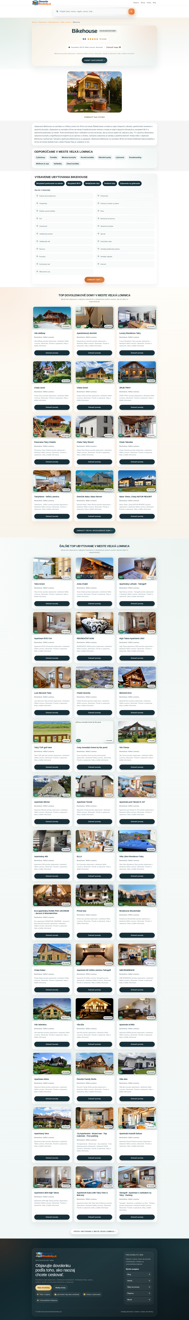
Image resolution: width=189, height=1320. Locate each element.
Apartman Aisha (41, 1079)
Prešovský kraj (53, 22)
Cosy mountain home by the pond (92, 747)
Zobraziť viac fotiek (94, 117)
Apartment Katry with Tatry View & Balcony (92, 1194)
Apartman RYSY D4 (43, 638)
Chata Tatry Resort (85, 442)
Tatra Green (39, 584)
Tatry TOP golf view (43, 747)
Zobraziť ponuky (52, 353)
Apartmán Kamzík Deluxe (130, 1133)
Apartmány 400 (41, 856)
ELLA (79, 856)
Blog (154, 3)
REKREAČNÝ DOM (85, 638)
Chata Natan (39, 970)
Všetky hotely (60, 1288)
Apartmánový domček (87, 333)
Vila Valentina (40, 1025)
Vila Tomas (124, 747)
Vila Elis (80, 1025)
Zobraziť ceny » (94, 280)
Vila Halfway (39, 333)
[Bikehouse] (94, 92)
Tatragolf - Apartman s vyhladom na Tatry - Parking (135, 1194)
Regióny (136, 3)
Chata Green (82, 388)
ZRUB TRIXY (125, 388)
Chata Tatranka (126, 442)
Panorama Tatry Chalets (45, 442)
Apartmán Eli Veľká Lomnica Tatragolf (94, 970)
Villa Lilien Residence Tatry (131, 856)
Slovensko (42, 22)
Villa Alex (123, 1079)
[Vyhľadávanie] (131, 11)
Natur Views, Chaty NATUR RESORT (135, 497)
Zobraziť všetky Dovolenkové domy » (94, 530)
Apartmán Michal (42, 802)
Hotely (149, 3)
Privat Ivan (81, 911)
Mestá (143, 3)
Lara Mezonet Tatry (42, 693)
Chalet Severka (83, 693)
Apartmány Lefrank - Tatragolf (132, 584)
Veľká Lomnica (65, 22)
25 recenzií (103, 39)
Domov (34, 22)
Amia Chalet (82, 584)
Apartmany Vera (41, 1133)
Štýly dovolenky (44, 1288)
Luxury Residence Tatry (130, 333)
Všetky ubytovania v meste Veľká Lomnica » (94, 1231)
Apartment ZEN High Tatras (46, 1193)
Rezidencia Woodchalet (129, 911)
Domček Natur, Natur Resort (89, 497)
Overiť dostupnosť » (94, 60)
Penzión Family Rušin (86, 1079)
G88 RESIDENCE (127, 970)
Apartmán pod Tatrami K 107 (132, 802)
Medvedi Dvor (125, 693)
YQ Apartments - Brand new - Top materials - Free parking (92, 1134)
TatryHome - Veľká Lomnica (46, 497)
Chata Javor (39, 388)
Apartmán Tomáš (84, 802)
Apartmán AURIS (127, 1025)
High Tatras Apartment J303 (131, 638)
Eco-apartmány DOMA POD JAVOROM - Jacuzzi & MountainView (51, 912)
